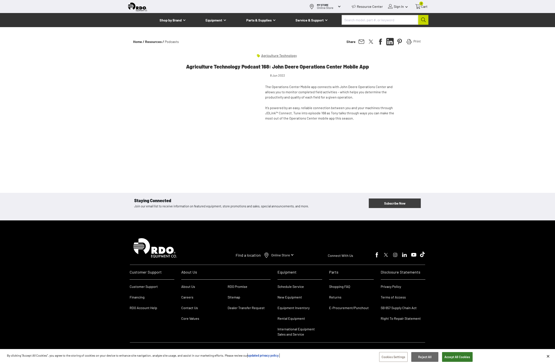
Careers (187, 297)
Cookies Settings (393, 357)
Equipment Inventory (294, 308)
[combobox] (385, 20)
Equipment (214, 20)
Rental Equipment (292, 318)
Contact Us (189, 308)
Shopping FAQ (339, 286)
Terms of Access (393, 297)
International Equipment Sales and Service (296, 331)
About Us (188, 286)
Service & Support (309, 20)
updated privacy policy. (263, 355)
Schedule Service (291, 286)
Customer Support (144, 286)
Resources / (154, 41)
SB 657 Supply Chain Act (399, 308)
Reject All (424, 357)
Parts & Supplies (259, 20)
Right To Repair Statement (401, 318)
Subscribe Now (394, 203)
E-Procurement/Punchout (349, 308)
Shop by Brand (171, 20)
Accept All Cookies (457, 357)
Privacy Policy (391, 286)
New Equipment (290, 297)
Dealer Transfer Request (246, 308)
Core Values (190, 318)
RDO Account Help (143, 308)
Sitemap (234, 297)
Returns (335, 297)
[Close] (548, 356)
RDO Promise (237, 286)
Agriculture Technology (279, 55)
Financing (137, 297)
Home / (138, 41)
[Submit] (423, 20)
